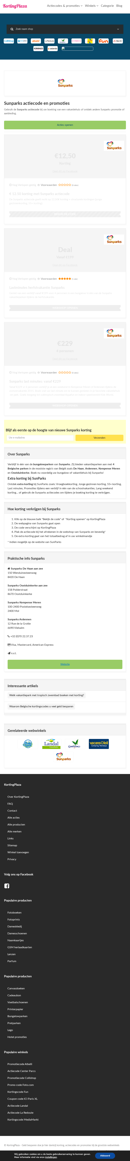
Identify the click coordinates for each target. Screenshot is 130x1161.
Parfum (11, 961)
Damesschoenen (17, 933)
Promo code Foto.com (20, 1085)
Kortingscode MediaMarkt (23, 1119)
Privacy (11, 859)
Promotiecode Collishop (21, 1078)
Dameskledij (14, 926)
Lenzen (11, 954)
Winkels (90, 5)
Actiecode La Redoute (20, 1112)
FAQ (10, 803)
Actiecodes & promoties (64, 5)
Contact (12, 810)
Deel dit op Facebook (65, 171)
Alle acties (13, 817)
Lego (10, 1030)
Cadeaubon (14, 995)
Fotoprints (13, 919)
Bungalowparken (17, 1016)
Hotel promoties (17, 1037)
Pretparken (14, 1023)
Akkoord (105, 1155)
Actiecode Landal (17, 1105)
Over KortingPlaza (18, 797)
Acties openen (65, 125)
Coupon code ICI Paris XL (22, 1099)
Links (10, 838)
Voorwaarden (49, 185)
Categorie (107, 5)
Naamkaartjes (15, 940)
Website (65, 664)
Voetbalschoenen (17, 1002)
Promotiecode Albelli (19, 1064)
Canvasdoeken (16, 988)
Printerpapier (15, 1009)
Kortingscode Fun (17, 1092)
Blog (119, 5)
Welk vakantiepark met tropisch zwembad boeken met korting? (46, 695)
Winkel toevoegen (18, 852)
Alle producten (16, 824)
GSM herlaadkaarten (19, 947)
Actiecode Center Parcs (21, 1071)
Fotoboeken (14, 912)
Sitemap (12, 845)
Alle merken (14, 831)
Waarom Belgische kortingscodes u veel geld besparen (41, 706)
